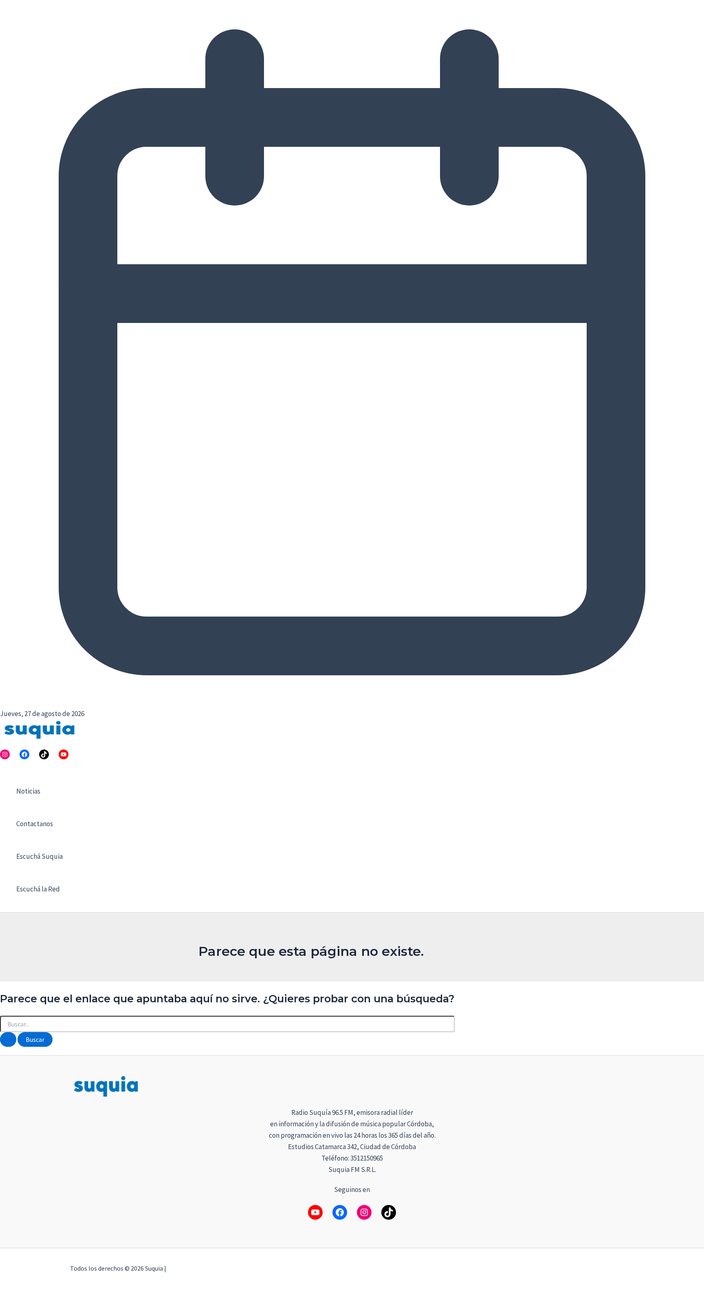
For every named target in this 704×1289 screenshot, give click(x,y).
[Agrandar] (623, 1085)
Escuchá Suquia (39, 856)
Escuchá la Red (38, 888)
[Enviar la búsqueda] (8, 1039)
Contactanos (34, 823)
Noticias (28, 791)
